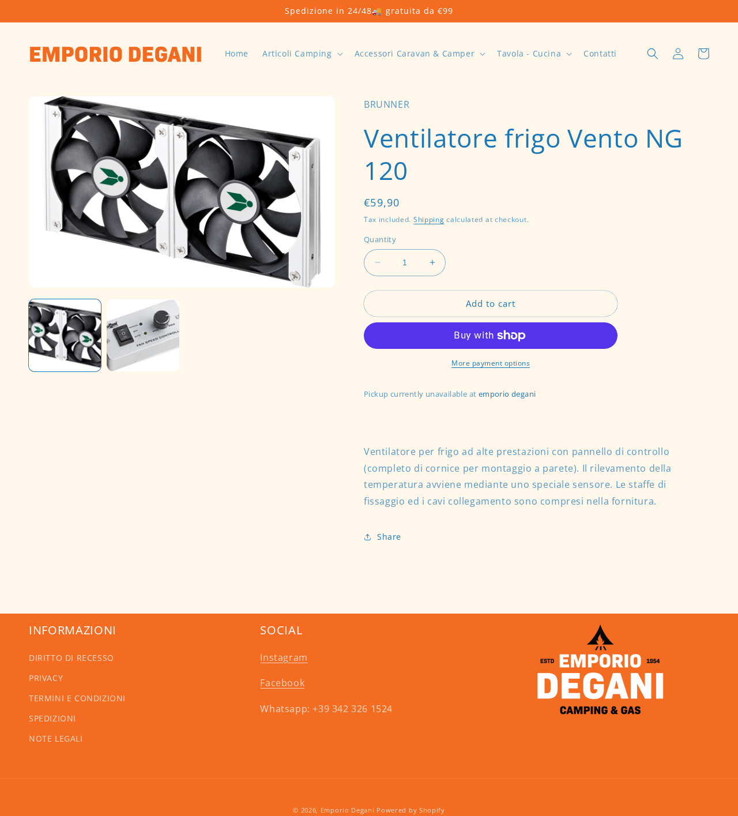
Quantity (380, 239)
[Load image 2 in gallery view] (143, 335)
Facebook (282, 682)
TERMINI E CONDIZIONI (77, 698)
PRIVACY (46, 677)
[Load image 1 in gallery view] (65, 335)
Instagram (283, 657)
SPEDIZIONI (52, 718)
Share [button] (389, 536)
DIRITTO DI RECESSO (71, 657)
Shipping (429, 219)
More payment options (490, 363)
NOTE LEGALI (56, 738)
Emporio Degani (348, 810)
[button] (301, 54)
